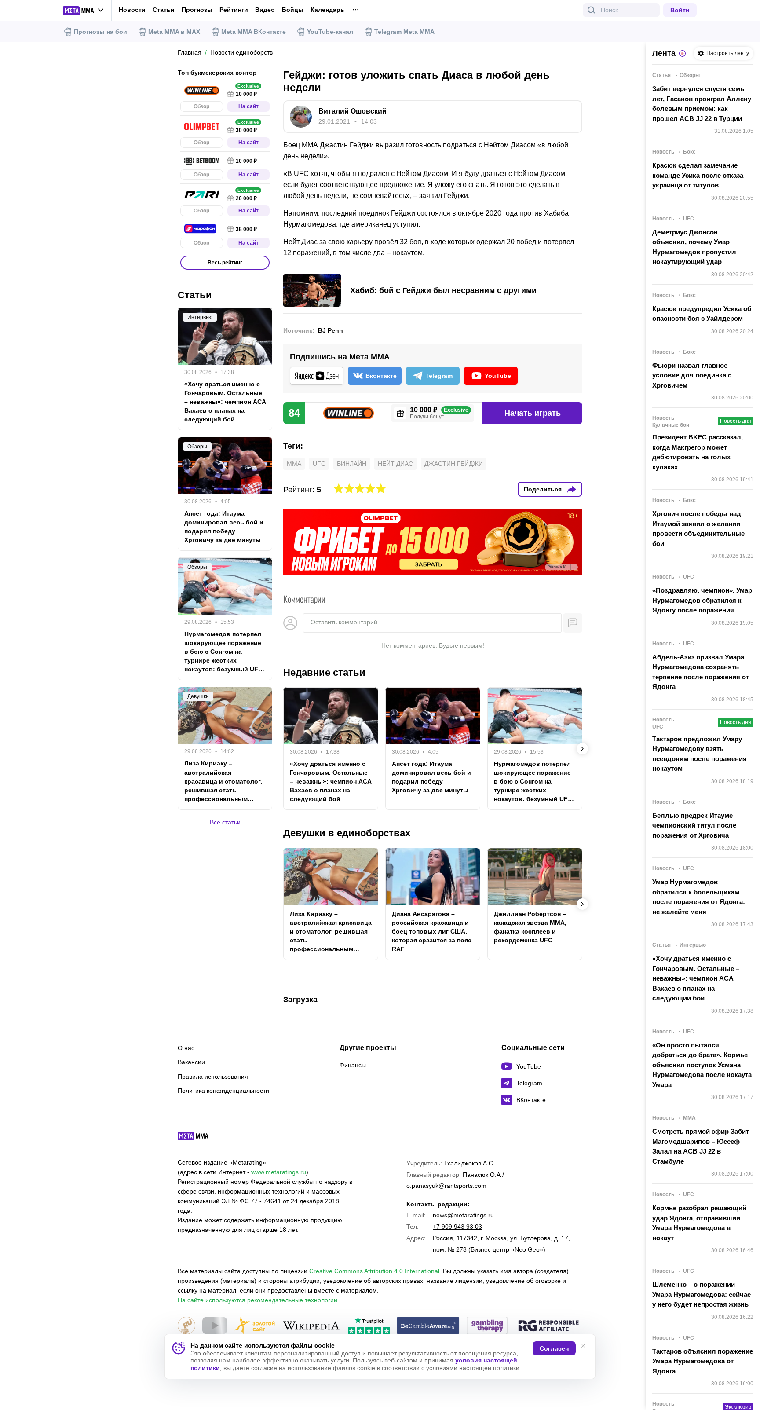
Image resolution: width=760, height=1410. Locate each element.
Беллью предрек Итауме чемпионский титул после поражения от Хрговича (694, 825)
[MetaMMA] (201, 1138)
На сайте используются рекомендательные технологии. (258, 1300)
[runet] (186, 1326)
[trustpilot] (369, 1326)
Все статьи (225, 821)
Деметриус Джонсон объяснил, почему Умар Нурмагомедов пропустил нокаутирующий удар (694, 247)
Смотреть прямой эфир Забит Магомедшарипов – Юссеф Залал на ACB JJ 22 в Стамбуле (700, 1146)
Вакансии (191, 1062)
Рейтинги (233, 9)
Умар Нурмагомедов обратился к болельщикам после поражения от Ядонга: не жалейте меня (698, 897)
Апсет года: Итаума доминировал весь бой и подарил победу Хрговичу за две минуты (431, 777)
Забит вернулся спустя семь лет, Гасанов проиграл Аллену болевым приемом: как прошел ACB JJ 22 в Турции (701, 103)
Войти (680, 10)
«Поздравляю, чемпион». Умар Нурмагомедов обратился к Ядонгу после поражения (702, 600)
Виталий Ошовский (352, 111)
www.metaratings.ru (278, 1172)
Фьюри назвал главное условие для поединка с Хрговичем (691, 375)
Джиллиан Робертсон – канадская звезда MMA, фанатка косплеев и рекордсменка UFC (530, 927)
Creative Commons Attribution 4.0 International (374, 1270)
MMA (294, 463)
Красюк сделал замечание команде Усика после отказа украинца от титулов (697, 175)
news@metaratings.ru (463, 1215)
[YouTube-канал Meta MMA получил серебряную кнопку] (214, 1326)
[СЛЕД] (582, 748)
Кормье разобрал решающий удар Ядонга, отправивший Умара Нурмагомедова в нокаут (699, 1223)
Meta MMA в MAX (174, 31)
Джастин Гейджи (453, 463)
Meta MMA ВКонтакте (253, 31)
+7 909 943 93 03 (457, 1226)
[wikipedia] (311, 1326)
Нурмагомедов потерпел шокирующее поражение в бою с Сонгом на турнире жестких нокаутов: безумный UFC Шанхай (533, 781)
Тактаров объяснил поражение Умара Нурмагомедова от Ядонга (702, 1361)
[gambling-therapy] (487, 1326)
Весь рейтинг (225, 263)
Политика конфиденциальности (223, 1090)
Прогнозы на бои (100, 31)
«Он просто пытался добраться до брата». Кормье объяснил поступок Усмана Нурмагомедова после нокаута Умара (702, 1064)
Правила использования (213, 1076)
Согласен (554, 1348)
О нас (186, 1047)
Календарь (327, 10)
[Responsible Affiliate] (548, 1326)
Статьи (164, 9)
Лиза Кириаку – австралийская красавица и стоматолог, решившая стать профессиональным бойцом (331, 931)
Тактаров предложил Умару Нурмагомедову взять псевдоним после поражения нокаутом (699, 754)
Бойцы (292, 10)
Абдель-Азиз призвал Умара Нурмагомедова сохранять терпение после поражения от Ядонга (700, 672)
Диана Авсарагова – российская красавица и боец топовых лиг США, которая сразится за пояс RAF (431, 931)
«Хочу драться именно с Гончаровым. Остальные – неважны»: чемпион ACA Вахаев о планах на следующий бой (330, 781)
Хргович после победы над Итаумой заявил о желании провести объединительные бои (698, 528)
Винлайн (351, 463)
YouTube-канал (330, 31)
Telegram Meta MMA (404, 31)
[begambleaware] (428, 1326)
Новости (132, 9)
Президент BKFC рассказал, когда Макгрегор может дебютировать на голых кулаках (697, 452)
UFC (319, 463)
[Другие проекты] (83, 10)
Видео (265, 10)
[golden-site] (254, 1326)
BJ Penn (330, 330)
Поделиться (543, 489)
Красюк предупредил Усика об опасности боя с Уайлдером (701, 313)
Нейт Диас (395, 463)
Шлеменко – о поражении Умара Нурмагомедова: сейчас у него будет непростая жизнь (701, 1294)
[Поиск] (591, 10)
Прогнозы (197, 9)
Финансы (353, 1065)
